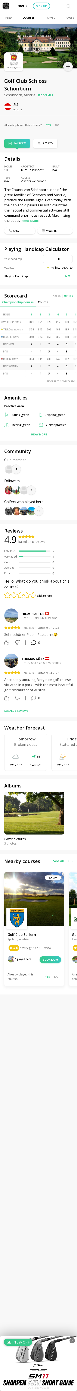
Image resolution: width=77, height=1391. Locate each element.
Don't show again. (38, 1388)
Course (43, 302)
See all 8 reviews (16, 711)
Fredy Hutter (33, 614)
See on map (45, 95)
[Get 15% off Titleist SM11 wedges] (38, 1363)
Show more (38, 434)
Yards (57, 295)
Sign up (41, 6)
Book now (50, 960)
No (57, 125)
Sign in (23, 6)
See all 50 (60, 861)
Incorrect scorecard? (60, 381)
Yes (48, 125)
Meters (68, 295)
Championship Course (18, 302)
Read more (30, 221)
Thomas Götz (33, 659)
